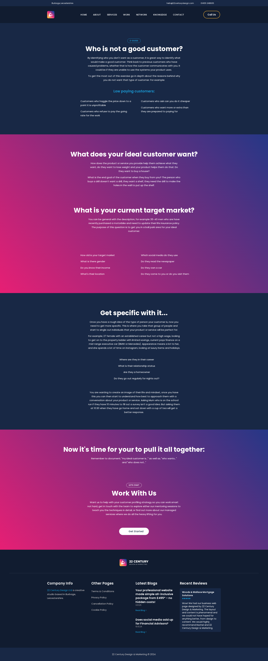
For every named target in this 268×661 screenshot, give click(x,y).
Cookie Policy (99, 609)
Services (112, 14)
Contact (178, 14)
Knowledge (160, 14)
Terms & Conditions (102, 591)
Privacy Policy (99, 597)
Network (141, 14)
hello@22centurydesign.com (180, 3)
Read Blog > (141, 610)
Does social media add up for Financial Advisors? (154, 621)
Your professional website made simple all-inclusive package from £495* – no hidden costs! (154, 596)
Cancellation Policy (102, 603)
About (97, 14)
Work (126, 14)
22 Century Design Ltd (59, 590)
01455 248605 (207, 3)
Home (83, 14)
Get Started (136, 531)
